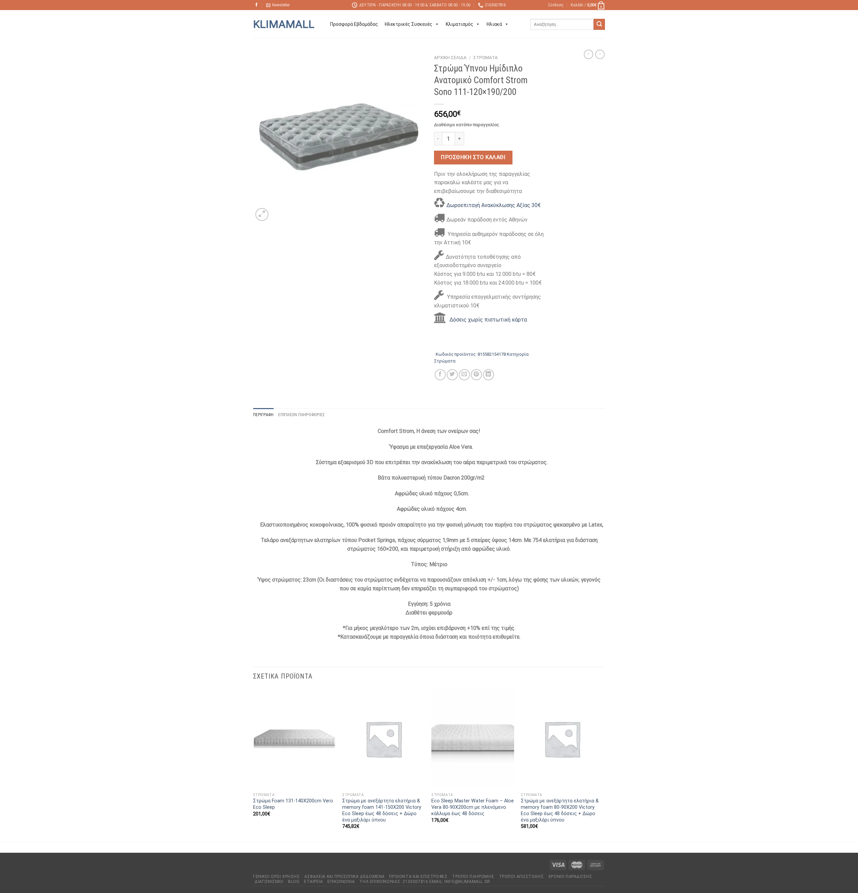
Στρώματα (485, 57)
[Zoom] (261, 214)
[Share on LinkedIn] (488, 374)
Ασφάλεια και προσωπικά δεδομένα (344, 876)
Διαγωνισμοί (269, 881)
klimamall (283, 24)
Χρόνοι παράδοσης (570, 876)
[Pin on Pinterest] (476, 374)
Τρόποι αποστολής (521, 876)
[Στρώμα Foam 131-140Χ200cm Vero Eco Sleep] (294, 739)
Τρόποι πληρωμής (473, 876)
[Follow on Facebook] (256, 5)
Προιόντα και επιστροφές (418, 876)
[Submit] (599, 24)
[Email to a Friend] (464, 374)
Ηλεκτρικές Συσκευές (408, 24)
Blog (293, 881)
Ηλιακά (494, 24)
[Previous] (253, 765)
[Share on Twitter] (452, 374)
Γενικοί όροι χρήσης (276, 876)
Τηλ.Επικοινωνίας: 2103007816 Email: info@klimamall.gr (424, 881)
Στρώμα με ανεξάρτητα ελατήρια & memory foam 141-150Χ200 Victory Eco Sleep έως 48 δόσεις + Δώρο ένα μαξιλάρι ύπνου (381, 810)
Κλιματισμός (459, 24)
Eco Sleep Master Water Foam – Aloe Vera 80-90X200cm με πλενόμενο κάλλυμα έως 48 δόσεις (472, 807)
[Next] (603, 765)
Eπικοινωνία (341, 881)
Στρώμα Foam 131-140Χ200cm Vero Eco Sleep (293, 804)
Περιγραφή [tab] (263, 414)
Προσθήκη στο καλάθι (473, 157)
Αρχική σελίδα (450, 57)
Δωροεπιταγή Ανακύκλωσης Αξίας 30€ (493, 205)
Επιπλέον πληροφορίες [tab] (301, 414)
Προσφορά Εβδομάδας (354, 24)
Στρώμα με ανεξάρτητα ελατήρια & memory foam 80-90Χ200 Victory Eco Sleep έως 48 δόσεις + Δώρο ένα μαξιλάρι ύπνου (560, 810)
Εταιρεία (313, 881)
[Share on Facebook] (440, 374)
